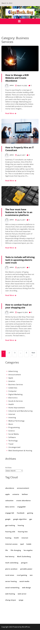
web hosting (10, 594)
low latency (9, 556)
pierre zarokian (11, 569)
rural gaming (22, 575)
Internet (11, 414)
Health (11, 404)
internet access (11, 544)
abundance (9, 488)
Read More (10, 113)
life (6, 550)
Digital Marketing (15, 394)
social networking (12, 588)
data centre (10, 507)
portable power (26, 569)
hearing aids (10, 532)
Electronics (13, 398)
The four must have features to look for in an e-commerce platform (18, 212)
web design (26, 588)
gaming (30, 513)
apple (7, 494)
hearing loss (23, 532)
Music (10, 424)
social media (24, 581)
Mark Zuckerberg (24, 556)
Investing (12, 417)
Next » (33, 354)
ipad (22, 544)
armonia (16, 494)
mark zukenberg (11, 563)
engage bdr (9, 513)
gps (30, 519)
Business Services (15, 384)
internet (25, 538)
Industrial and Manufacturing (20, 411)
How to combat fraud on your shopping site (18, 306)
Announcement (14, 375)
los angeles (28, 550)
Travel (10, 444)
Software (12, 437)
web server (22, 594)
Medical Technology (16, 421)
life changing (16, 550)
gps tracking (10, 525)
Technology (13, 441)
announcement (23, 488)
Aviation (11, 381)
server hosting (11, 581)
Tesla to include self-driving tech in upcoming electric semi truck (20, 260)
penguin (24, 563)
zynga (21, 600)
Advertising (13, 371)
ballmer (25, 494)
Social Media (13, 434)
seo (31, 575)
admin (12, 85)
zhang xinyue (10, 600)
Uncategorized (14, 447)
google (7, 519)
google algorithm (20, 519)
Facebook (20, 513)
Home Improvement (16, 408)
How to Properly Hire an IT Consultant (19, 149)
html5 (16, 538)
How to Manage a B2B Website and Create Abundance (17, 78)
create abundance (23, 500)
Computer (12, 391)
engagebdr (21, 507)
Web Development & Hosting (20, 451)
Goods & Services (15, 401)
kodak (29, 544)
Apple (10, 378)
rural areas (9, 575)
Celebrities (12, 388)
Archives (8, 468)
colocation (9, 500)
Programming (14, 427)
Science (11, 431)
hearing (21, 525)
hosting (8, 538)
